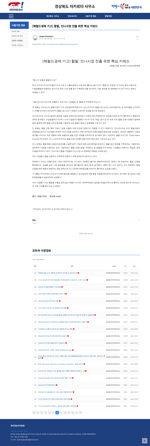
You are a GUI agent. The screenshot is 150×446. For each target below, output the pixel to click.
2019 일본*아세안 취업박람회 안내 (50, 294)
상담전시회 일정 (17, 36)
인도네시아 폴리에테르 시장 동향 (49, 287)
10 (72, 412)
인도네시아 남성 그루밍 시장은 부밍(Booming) (55, 350)
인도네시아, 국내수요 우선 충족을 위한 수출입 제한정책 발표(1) (60, 371)
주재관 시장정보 (17, 45)
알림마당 (108, 16)
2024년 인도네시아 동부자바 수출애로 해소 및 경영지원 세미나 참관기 (62, 322)
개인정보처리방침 (18, 425)
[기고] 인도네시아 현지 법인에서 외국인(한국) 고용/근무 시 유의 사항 (62, 280)
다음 (76, 412)
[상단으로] (145, 441)
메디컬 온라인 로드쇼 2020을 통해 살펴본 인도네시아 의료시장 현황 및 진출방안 (66, 315)
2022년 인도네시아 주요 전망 (48, 301)
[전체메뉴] (11, 16)
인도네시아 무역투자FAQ (47, 385)
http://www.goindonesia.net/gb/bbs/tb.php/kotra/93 (60, 44)
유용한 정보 (16, 31)
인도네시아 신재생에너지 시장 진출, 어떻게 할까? (55, 392)
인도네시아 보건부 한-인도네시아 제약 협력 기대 (55, 378)
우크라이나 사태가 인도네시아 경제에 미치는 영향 (55, 329)
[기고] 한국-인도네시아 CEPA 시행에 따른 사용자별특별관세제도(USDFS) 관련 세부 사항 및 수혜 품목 (71, 357)
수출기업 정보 (90, 16)
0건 (42, 38)
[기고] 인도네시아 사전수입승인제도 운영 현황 (54, 399)
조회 (125, 266)
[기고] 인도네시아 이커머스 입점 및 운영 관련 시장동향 (57, 406)
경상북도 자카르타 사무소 (19, 431)
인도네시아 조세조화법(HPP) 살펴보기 (51, 343)
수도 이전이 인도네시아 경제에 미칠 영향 (52, 308)
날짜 (134, 266)
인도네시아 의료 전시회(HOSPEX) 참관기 (52, 336)
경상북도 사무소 (52, 16)
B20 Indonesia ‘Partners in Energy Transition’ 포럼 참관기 (60, 364)
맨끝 (80, 412)
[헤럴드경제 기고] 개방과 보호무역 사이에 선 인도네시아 (58, 273)
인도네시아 (72, 16)
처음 (34, 412)
